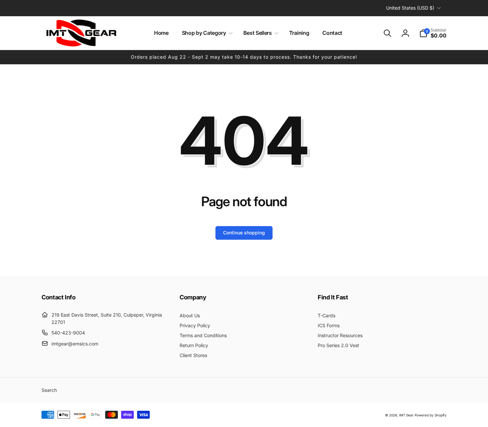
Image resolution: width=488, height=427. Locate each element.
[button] (206, 33)
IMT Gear (406, 415)
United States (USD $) (410, 8)
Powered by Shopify (431, 415)
